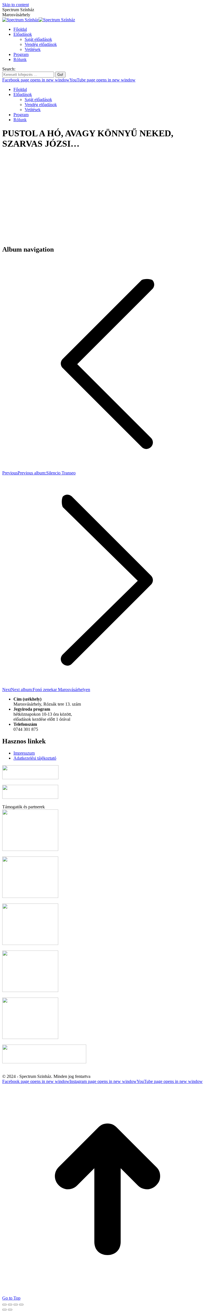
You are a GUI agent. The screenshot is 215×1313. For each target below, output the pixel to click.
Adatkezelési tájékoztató (34, 758)
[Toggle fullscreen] (15, 1304)
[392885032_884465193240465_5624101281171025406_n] (44, 237)
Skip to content (15, 4)
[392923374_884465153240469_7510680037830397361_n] (128, 237)
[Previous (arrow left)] (4, 1309)
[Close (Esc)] (4, 1304)
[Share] (10, 1304)
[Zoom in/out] (21, 1304)
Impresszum (24, 753)
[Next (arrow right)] (10, 1309)
